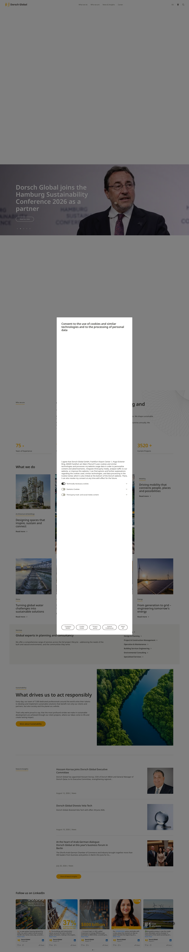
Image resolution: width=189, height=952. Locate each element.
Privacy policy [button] (95, 627)
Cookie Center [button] (82, 627)
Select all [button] (123, 627)
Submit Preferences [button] (109, 627)
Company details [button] (68, 627)
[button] (126, 484)
